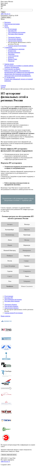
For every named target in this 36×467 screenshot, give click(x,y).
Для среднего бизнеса (15, 39)
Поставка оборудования (15, 34)
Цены (6, 25)
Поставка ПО (12, 30)
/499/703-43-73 (5, 461)
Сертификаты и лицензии (16, 49)
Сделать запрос (5, 17)
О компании (8, 47)
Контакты (7, 22)
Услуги (6, 27)
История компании (14, 52)
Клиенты (11, 57)
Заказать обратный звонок (8, 454)
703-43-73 (5, 14)
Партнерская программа (12, 24)
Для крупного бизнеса (15, 40)
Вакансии (11, 61)
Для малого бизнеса (14, 37)
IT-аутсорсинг (12, 29)
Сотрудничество (13, 56)
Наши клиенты (5, 316)
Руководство (12, 51)
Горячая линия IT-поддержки (17, 46)
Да (1, 8)
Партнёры (11, 54)
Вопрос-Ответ (12, 59)
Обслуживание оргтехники (16, 32)
